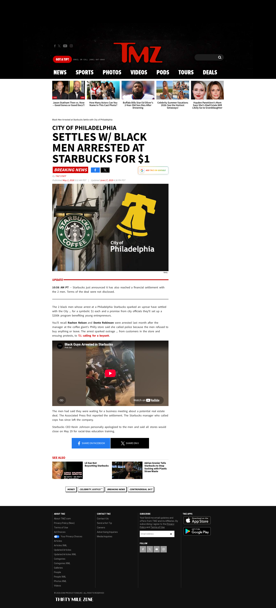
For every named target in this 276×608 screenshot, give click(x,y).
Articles (58, 541)
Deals (210, 72)
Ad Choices (59, 532)
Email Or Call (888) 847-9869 (89, 60)
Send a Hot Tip (104, 523)
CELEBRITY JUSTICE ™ (91, 489)
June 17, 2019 (106, 180)
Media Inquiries (104, 536)
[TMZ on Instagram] (71, 45)
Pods (163, 72)
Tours (186, 72)
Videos (138, 72)
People (57, 572)
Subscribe (171, 534)
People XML (60, 576)
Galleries (58, 567)
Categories (59, 559)
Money (71, 489)
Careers (101, 527)
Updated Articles (62, 550)
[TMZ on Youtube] (65, 46)
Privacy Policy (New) (64, 523)
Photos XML (60, 581)
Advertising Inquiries (107, 532)
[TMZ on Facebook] (54, 46)
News (60, 72)
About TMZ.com (62, 518)
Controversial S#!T (141, 489)
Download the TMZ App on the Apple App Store (197, 520)
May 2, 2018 (68, 180)
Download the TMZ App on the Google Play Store (197, 531)
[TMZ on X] (59, 46)
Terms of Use (61, 527)
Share (93, 443)
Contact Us (103, 518)
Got (62, 59)
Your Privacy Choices (71, 536)
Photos (112, 72)
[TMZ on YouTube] (156, 549)
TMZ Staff (60, 176)
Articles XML (60, 545)
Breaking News (116, 489)
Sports (84, 72)
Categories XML (62, 563)
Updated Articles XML (65, 554)
